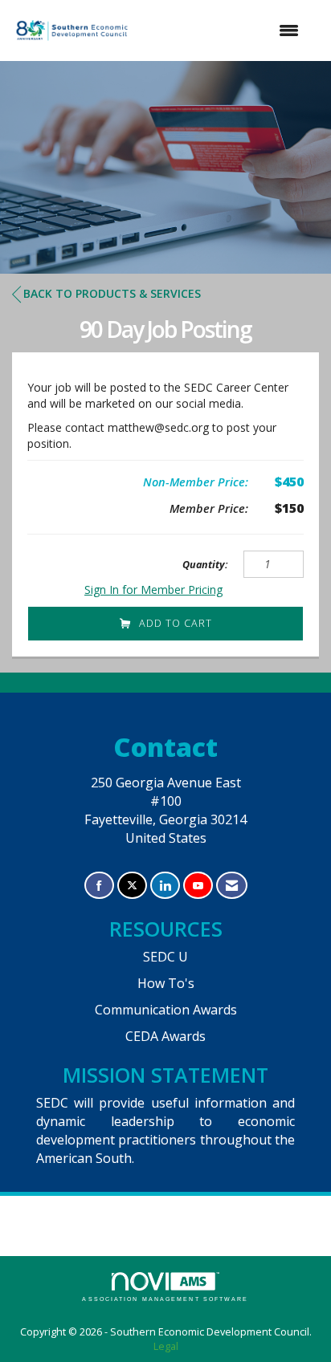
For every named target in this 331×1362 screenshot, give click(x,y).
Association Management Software (165, 1299)
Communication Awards (166, 1009)
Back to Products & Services (112, 293)
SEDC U (165, 957)
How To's (165, 983)
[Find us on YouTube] (198, 886)
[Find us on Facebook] (99, 886)
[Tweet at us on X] (132, 886)
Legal (165, 1346)
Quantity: (205, 564)
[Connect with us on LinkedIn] (165, 886)
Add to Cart (175, 623)
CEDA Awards (165, 1036)
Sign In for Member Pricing (153, 589)
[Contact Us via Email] (231, 886)
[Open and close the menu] (223, 30)
